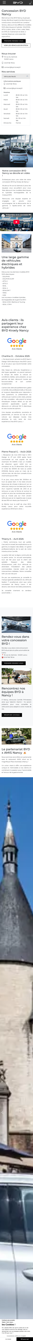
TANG (5, 293)
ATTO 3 (5, 283)
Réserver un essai (12, 715)
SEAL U (5, 288)
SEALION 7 (6, 290)
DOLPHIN (6, 276)
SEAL (4, 286)
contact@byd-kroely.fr (12, 67)
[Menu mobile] (3, 2)
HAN (4, 295)
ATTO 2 (5, 281)
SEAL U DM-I (7, 304)
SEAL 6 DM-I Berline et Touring (14, 302)
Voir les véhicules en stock (16, 45)
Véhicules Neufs (10, 76)
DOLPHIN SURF (8, 279)
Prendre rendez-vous (13, 41)
